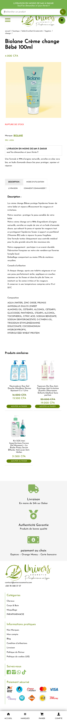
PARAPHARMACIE (15, 614)
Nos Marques (13, 630)
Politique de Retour (15, 652)
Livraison (33, 499)
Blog (9, 639)
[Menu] (7, 20)
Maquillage (12, 610)
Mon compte (12, 634)
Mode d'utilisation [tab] (35, 182)
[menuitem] (7, 20)
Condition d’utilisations (17, 643)
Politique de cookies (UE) (18, 657)
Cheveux (10, 601)
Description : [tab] (14, 182)
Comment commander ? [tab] (35, 188)
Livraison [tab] (13, 188)
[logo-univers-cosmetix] (33, 20)
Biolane (18, 136)
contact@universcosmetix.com (18, 583)
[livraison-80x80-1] (33, 489)
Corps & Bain (13, 606)
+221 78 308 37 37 (13, 586)
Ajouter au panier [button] (19, 406)
